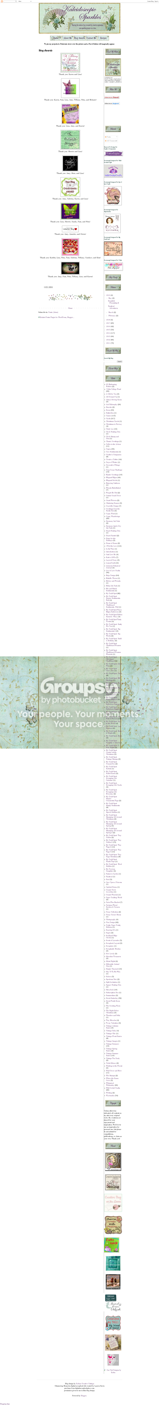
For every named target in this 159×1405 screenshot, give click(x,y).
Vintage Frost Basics (114, 1036)
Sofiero (108, 976)
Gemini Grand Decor (113, 496)
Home (70, 308)
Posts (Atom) (53, 312)
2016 (108, 326)
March (111, 312)
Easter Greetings (112, 475)
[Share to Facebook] (50, 287)
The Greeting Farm (113, 1006)
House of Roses (111, 543)
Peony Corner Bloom (113, 915)
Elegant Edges (111, 477)
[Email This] (45, 287)
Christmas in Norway (114, 424)
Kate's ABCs (110, 557)
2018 (108, 320)
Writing (109, 1093)
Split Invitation (111, 982)
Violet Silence (111, 1063)
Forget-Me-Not (111, 493)
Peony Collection (112, 912)
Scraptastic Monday (113, 949)
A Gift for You (111, 394)
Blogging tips (5, 1404)
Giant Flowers (111, 500)
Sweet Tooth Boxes (113, 1001)
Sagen (108, 933)
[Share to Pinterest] (52, 287)
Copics (108, 449)
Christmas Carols (112, 421)
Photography (111, 919)
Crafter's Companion (113, 455)
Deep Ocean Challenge (114, 470)
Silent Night (110, 961)
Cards (108, 418)
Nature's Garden (112, 874)
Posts (108, 137)
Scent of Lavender (112, 940)
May (110, 298)
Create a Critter (112, 459)
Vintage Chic (111, 1033)
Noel (107, 879)
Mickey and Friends (113, 581)
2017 (108, 323)
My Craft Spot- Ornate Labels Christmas (111, 752)
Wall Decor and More (114, 1071)
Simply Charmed (112, 969)
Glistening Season (112, 503)
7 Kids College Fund (113, 389)
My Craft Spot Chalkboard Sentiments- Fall (112, 605)
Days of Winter (111, 462)
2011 (108, 343)
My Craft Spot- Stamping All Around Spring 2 (114, 830)
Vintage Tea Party (113, 1058)
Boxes (108, 410)
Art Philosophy (111, 404)
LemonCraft (110, 563)
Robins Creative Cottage (85, 1384)
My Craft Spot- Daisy (114, 673)
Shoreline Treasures (113, 956)
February (112, 316)
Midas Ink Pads (111, 586)
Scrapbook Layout (112, 943)
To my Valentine (112, 1023)
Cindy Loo (110, 429)
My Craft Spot (111, 593)
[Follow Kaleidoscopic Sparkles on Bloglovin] (112, 104)
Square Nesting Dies (113, 985)
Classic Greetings (112, 441)
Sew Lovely (110, 954)
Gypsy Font (110, 514)
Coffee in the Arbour (113, 444)
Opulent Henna (111, 887)
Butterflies (110, 413)
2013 (108, 336)
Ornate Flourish (112, 895)
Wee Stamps (110, 1076)
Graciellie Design (112, 506)
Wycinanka (110, 1096)
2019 (108, 295)
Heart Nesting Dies (113, 531)
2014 (108, 333)
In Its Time (110, 549)
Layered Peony (111, 560)
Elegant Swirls (111, 480)
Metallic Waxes (111, 578)
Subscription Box (112, 993)
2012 (108, 340)
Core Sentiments (112, 452)
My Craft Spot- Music (114, 736)
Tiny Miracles (111, 1020)
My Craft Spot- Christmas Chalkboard (111, 659)
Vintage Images (112, 1041)
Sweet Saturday (112, 998)
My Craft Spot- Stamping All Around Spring (114, 824)
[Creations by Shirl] (113, 1330)
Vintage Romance (112, 1044)
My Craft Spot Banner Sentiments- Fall (113, 598)
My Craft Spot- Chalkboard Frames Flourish (113, 652)
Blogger (83, 1396)
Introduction (110, 552)
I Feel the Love (111, 546)
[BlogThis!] (47, 287)
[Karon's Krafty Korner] (113, 1350)
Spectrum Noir (111, 979)
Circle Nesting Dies (113, 432)
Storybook (110, 990)
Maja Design (110, 575)
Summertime (110, 995)
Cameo (108, 416)
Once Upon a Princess (114, 882)
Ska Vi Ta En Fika (113, 972)
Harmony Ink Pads (113, 521)
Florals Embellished (113, 488)
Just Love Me (111, 554)
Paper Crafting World (114, 897)
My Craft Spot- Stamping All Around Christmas (114, 817)
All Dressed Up (111, 397)
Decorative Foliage (113, 465)
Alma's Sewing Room (114, 400)
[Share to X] (48, 287)
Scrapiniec (110, 946)
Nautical (109, 877)
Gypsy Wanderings (113, 516)
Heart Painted (111, 536)
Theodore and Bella (113, 1015)
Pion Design (110, 922)
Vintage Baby (111, 1031)
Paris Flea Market (113, 902)
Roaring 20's (110, 930)
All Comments (111, 141)
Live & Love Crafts (113, 571)
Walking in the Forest (114, 1066)
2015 (108, 330)
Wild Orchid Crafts (113, 1088)
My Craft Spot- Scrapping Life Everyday (111, 792)
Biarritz (109, 407)
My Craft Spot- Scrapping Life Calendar (111, 778)
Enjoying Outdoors (113, 483)
